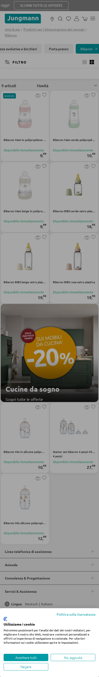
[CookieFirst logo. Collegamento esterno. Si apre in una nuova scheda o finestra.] (5, 619)
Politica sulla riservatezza (76, 614)
